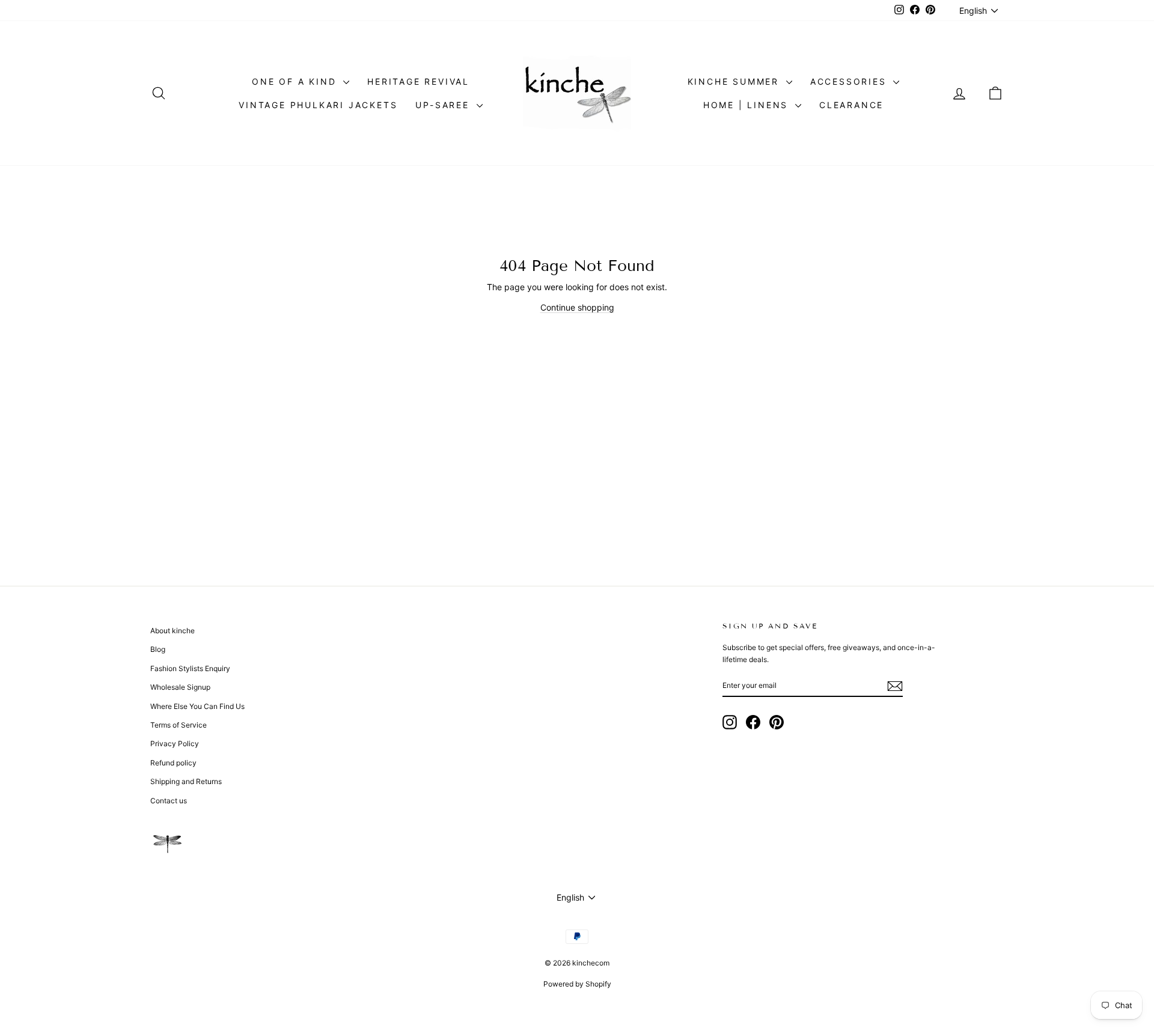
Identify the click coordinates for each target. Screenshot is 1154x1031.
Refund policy (173, 762)
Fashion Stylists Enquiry (190, 668)
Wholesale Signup (180, 687)
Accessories (850, 81)
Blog (157, 649)
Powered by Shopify (577, 983)
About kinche (172, 630)
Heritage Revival (418, 81)
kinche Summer (735, 81)
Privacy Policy (174, 743)
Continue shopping (577, 307)
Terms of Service (178, 724)
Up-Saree (444, 105)
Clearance (851, 105)
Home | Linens (747, 105)
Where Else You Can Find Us (197, 706)
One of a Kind (296, 81)
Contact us (168, 800)
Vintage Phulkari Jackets (318, 105)
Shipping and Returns (186, 781)
